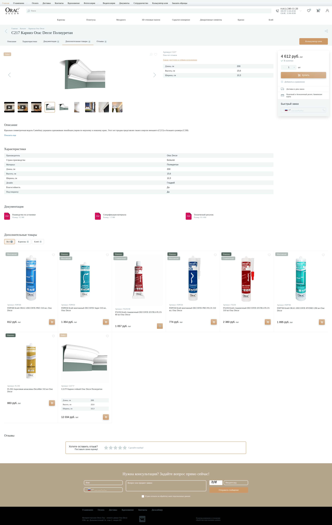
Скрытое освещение (181, 20)
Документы (124, 3)
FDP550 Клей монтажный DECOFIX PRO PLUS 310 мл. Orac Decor (192, 309)
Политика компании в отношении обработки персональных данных (208, 519)
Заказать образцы (179, 3)
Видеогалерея (109, 3)
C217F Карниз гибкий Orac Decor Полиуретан (81, 389)
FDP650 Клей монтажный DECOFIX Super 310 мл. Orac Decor (83, 309)
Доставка (47, 3)
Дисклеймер (157, 510)
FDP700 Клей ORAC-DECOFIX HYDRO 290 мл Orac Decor (301, 309)
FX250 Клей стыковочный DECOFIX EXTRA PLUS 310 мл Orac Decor (246, 309)
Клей (271, 20)
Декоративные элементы (211, 20)
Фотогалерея (89, 3)
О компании (18, 3)
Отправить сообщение (229, 490)
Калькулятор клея (160, 3)
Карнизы (61, 20)
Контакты (59, 3)
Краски (241, 20)
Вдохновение (74, 3)
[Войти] (327, 11)
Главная (5, 3)
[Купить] (52, 322)
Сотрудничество (141, 3)
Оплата (35, 3)
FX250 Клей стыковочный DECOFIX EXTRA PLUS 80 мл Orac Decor (138, 313)
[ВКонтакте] (142, 519)
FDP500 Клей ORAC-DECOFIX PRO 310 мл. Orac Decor (29, 309)
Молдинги (121, 20)
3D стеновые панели (151, 20)
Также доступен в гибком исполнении (180, 60)
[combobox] (285, 110)
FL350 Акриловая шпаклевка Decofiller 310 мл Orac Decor (30, 390)
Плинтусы (91, 20)
